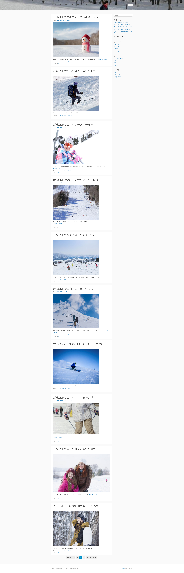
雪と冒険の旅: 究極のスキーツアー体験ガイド (69, 4)
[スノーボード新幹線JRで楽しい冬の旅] (76, 528)
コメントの (118, 76)
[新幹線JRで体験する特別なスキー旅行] (76, 202)
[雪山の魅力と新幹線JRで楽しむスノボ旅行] (76, 366)
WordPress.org (117, 78)
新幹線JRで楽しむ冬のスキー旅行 (73, 124)
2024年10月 (117, 50)
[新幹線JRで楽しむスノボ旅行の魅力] (76, 418)
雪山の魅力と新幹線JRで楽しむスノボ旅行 (78, 344)
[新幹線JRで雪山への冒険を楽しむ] (76, 311)
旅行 (58, 63)
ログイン (116, 72)
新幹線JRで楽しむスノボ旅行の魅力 (74, 397)
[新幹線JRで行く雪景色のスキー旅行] (76, 257)
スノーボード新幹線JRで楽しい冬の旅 (75, 506)
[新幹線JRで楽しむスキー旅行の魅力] (76, 93)
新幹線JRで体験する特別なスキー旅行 (75, 179)
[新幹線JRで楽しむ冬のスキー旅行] (76, 147)
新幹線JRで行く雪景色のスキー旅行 (74, 235)
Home (130, 5)
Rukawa (68, 20)
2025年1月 (116, 44)
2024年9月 (116, 52)
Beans (123, 568)
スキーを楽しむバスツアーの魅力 (121, 22)
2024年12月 (117, 46)
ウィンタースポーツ (61, 61)
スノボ (66, 388)
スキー (66, 61)
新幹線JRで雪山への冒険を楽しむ (73, 288)
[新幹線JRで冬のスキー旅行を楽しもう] (76, 39)
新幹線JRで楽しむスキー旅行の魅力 (74, 71)
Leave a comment (74, 347)
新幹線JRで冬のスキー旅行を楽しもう (75, 17)
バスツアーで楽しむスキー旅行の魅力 (122, 24)
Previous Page (71, 557)
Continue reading (103, 59)
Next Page (92, 557)
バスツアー (116, 64)
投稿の (117, 74)
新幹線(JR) (70, 61)
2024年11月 (117, 48)
